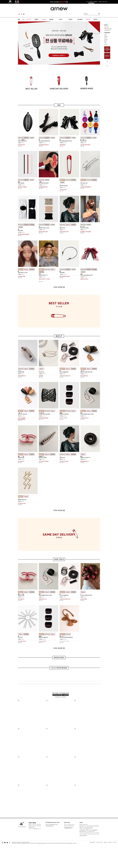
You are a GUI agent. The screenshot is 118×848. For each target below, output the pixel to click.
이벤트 (105, 38)
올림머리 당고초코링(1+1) (86, 457)
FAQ (105, 42)
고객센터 (100, 1)
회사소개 (114, 842)
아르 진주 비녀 (41, 372)
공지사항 (105, 39)
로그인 (87, 1)
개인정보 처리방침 (99, 842)
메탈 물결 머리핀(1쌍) (22, 499)
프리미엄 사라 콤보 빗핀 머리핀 (44, 414)
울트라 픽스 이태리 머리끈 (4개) (87, 372)
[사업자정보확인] (95, 830)
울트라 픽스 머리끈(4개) (22, 414)
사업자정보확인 (92, 842)
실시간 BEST (28, 19)
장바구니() (105, 1)
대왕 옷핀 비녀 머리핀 (64, 185)
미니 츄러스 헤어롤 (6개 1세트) (86, 595)
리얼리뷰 (105, 36)
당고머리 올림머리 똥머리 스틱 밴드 (87, 414)
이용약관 (105, 842)
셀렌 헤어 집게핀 (21, 457)
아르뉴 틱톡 (106, 27)
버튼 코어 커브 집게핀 (84, 227)
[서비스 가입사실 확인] (83, 835)
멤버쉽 (105, 41)
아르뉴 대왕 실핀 (21, 183)
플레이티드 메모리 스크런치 (44, 227)
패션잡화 (70, 19)
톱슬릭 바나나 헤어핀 (43, 457)
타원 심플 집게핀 (21, 372)
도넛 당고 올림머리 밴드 (64, 372)
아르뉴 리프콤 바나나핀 (22, 141)
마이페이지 (96, 1)
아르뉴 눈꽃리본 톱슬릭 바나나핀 (87, 275)
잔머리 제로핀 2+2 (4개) (22, 272)
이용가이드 (110, 842)
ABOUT (105, 44)
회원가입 (91, 1)
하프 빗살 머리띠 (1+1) (43, 275)
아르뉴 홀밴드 (20, 230)
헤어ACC (61, 19)
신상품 (23, 19)
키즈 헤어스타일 (107, 30)
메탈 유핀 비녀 (62, 227)
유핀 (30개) (20, 637)
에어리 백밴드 (62, 272)
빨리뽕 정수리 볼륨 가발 (64, 414)
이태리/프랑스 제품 (107, 28)
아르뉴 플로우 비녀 (84, 183)
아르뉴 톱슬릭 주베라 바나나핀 (44, 141)
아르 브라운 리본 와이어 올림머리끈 (66, 637)
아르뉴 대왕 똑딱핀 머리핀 (43, 183)
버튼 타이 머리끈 (84, 141)
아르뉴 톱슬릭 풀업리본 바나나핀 (66, 141)
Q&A (105, 34)
